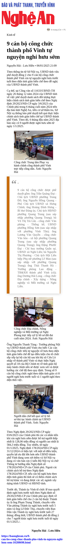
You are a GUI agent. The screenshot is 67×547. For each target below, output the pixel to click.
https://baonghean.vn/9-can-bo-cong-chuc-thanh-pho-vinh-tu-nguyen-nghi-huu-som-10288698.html (32, 539)
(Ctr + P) (58, 30)
